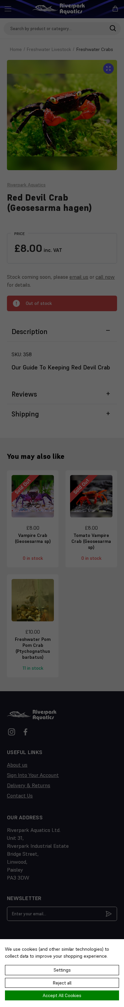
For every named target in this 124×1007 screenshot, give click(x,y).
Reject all (62, 983)
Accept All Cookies (62, 995)
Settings (62, 970)
